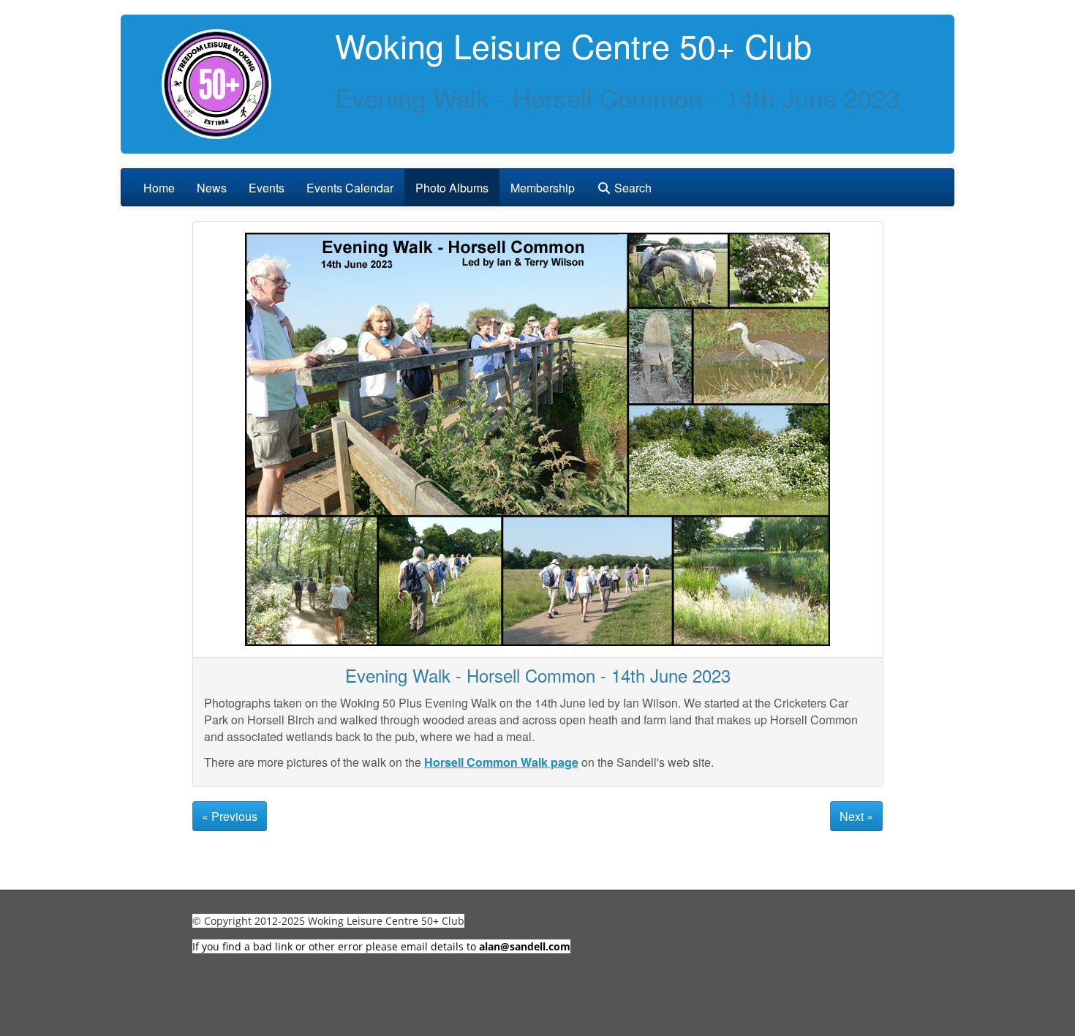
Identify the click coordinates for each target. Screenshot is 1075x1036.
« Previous (229, 816)
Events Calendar (349, 187)
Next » (856, 816)
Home (159, 187)
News (212, 187)
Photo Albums (452, 187)
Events (266, 187)
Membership (542, 187)
